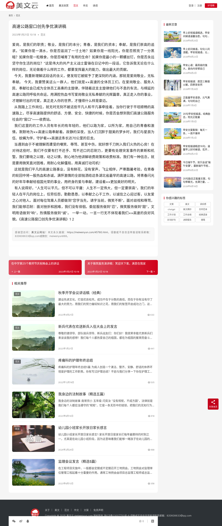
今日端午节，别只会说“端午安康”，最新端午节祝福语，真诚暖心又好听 (197, 165)
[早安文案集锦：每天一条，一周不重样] (172, 133)
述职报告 (187, 220)
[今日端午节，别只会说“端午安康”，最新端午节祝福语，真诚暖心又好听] (172, 166)
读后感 (203, 204)
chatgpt (171, 209)
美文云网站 (38, 232)
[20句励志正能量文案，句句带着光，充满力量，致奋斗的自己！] (172, 182)
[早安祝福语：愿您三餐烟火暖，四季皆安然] (172, 85)
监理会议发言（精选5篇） (78, 461)
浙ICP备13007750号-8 (117, 515)
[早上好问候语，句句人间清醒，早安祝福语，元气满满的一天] (172, 52)
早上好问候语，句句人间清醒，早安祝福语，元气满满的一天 (196, 52)
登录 (191, 5)
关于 (47, 510)
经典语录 (203, 214)
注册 (199, 5)
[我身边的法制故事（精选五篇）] (33, 405)
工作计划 (171, 214)
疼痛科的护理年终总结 (75, 360)
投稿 (212, 5)
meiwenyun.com (83, 515)
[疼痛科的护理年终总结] (33, 371)
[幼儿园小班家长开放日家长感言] (33, 438)
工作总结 (187, 214)
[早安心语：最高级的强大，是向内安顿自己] (172, 68)
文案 (171, 204)
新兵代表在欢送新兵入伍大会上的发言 (87, 327)
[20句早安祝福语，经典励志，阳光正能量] (172, 117)
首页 (51, 5)
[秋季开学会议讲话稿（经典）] (33, 303)
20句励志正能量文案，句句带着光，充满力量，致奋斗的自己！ (196, 182)
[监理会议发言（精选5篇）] (33, 472)
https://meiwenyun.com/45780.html (87, 232)
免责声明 (98, 510)
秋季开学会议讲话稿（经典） (80, 293)
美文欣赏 (64, 5)
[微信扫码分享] (14, 521)
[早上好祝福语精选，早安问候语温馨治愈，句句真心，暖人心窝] (172, 36)
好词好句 (171, 220)
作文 (85, 5)
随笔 (203, 220)
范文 (75, 5)
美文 (187, 204)
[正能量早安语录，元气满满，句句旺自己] (172, 101)
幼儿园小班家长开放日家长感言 (82, 428)
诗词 (95, 5)
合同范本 (203, 209)
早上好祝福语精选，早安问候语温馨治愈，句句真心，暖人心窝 (196, 36)
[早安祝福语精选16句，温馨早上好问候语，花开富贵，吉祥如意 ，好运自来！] (172, 149)
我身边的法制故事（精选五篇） (82, 394)
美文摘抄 (187, 209)
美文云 (70, 515)
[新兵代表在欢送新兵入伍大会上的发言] (33, 337)
